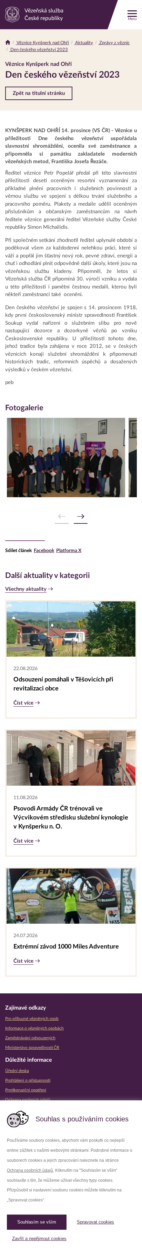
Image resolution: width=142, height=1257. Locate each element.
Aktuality (83, 43)
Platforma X (68, 550)
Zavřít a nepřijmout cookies (39, 1238)
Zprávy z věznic (114, 43)
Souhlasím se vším (36, 1222)
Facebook (44, 550)
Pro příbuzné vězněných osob (32, 1019)
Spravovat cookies (95, 1222)
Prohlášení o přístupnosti (27, 1080)
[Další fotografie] (81, 516)
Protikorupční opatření (25, 1090)
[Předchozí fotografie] (62, 516)
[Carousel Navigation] (71, 516)
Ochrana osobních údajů (30, 1170)
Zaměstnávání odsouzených (30, 1038)
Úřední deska (17, 1071)
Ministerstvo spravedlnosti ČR (32, 1047)
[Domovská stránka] (7, 43)
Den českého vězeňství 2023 (38, 50)
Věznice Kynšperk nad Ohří (42, 43)
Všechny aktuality (26, 589)
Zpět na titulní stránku (39, 93)
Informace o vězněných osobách (34, 1028)
